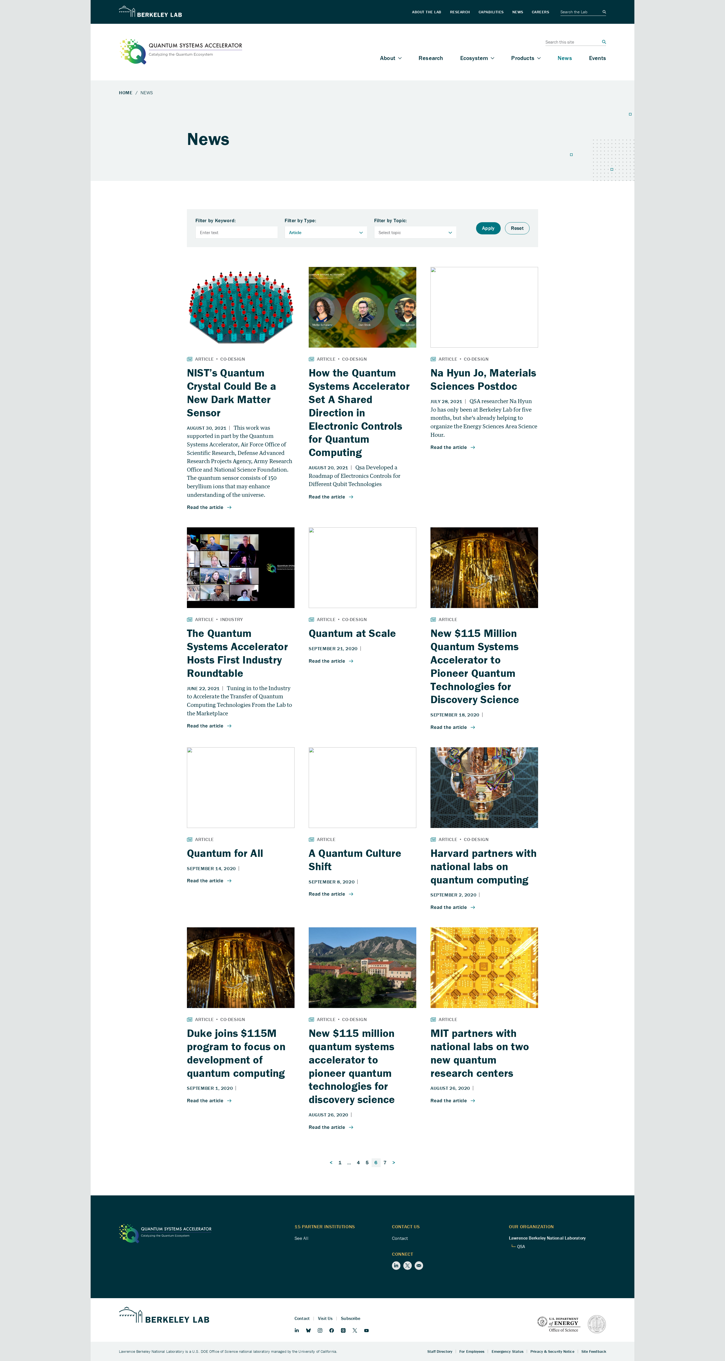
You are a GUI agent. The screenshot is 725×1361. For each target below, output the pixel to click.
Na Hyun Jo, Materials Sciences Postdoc (483, 379)
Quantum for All (225, 853)
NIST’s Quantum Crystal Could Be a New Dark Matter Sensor (231, 392)
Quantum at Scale (352, 633)
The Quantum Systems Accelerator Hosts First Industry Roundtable (237, 652)
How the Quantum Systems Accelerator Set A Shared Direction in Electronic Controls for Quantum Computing (359, 412)
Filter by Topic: (390, 221)
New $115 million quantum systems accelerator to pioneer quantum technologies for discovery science (352, 1066)
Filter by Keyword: (215, 221)
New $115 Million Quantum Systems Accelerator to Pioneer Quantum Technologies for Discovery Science (474, 666)
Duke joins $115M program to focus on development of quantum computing (236, 1052)
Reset (517, 228)
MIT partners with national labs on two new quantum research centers (479, 1052)
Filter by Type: (300, 221)
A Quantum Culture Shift (355, 859)
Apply (488, 228)
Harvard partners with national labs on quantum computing (483, 866)
